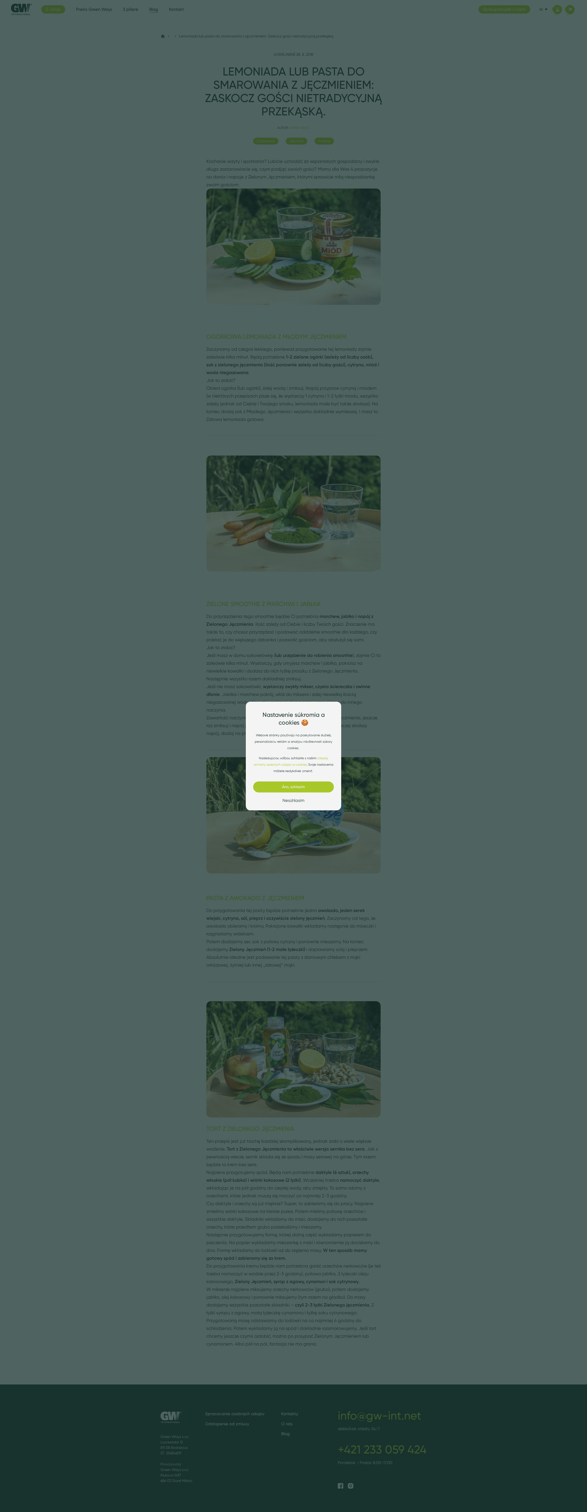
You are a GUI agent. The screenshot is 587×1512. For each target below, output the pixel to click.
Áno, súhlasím (293, 787)
